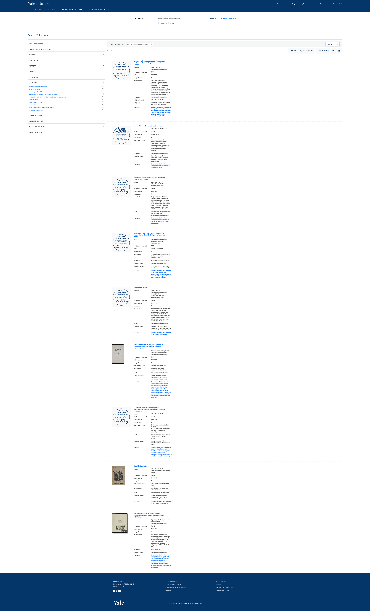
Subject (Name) (36, 121)
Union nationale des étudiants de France (41, 107)
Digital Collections (38, 35)
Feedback (168, 591)
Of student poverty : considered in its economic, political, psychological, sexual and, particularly (149, 409)
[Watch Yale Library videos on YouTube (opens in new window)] (119, 591)
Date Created (35, 132)
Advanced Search (228, 18)
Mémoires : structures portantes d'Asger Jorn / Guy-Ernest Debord (149, 178)
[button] (213, 18)
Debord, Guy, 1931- (34, 89)
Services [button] (50, 10)
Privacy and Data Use (224, 588)
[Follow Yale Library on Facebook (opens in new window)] (114, 591)
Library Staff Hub (223, 591)
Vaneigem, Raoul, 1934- (36, 110)
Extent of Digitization (40, 49)
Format (32, 66)
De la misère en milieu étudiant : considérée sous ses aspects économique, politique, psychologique (148, 346)
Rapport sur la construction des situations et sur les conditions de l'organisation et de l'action (149, 62)
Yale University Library (51, 3)
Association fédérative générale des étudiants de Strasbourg (48, 97)
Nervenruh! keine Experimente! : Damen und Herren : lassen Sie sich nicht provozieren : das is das (149, 235)
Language (33, 77)
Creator (33, 82)
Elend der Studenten (140, 466)
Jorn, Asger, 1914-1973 (35, 92)
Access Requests (292, 4)
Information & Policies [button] (98, 10)
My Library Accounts (173, 585)
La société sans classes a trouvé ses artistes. (149, 126)
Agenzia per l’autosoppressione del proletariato (44, 94)
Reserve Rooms (325, 4)
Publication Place (37, 126)
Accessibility (221, 581)
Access (32, 55)
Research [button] (36, 10)
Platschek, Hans (34, 105)
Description (163, 23)
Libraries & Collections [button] (71, 10)
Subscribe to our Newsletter (176, 588)
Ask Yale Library (312, 4)
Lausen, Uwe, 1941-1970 (36, 102)
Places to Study (337, 4)
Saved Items (281, 4)
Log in (302, 4)
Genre (31, 71)
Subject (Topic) (36, 115)
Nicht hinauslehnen (140, 288)
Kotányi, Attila (33, 99)
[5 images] (119, 523)
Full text (171, 23)
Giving (218, 585)
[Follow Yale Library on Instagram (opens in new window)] (116, 591)
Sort (301, 51)
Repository (34, 60)
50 (322, 51)
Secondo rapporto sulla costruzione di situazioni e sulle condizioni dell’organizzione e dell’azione (149, 515)
